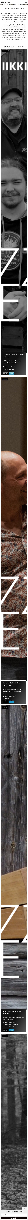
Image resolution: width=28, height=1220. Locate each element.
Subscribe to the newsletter (14, 1212)
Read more (5, 373)
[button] (26, 2)
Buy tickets (11, 373)
